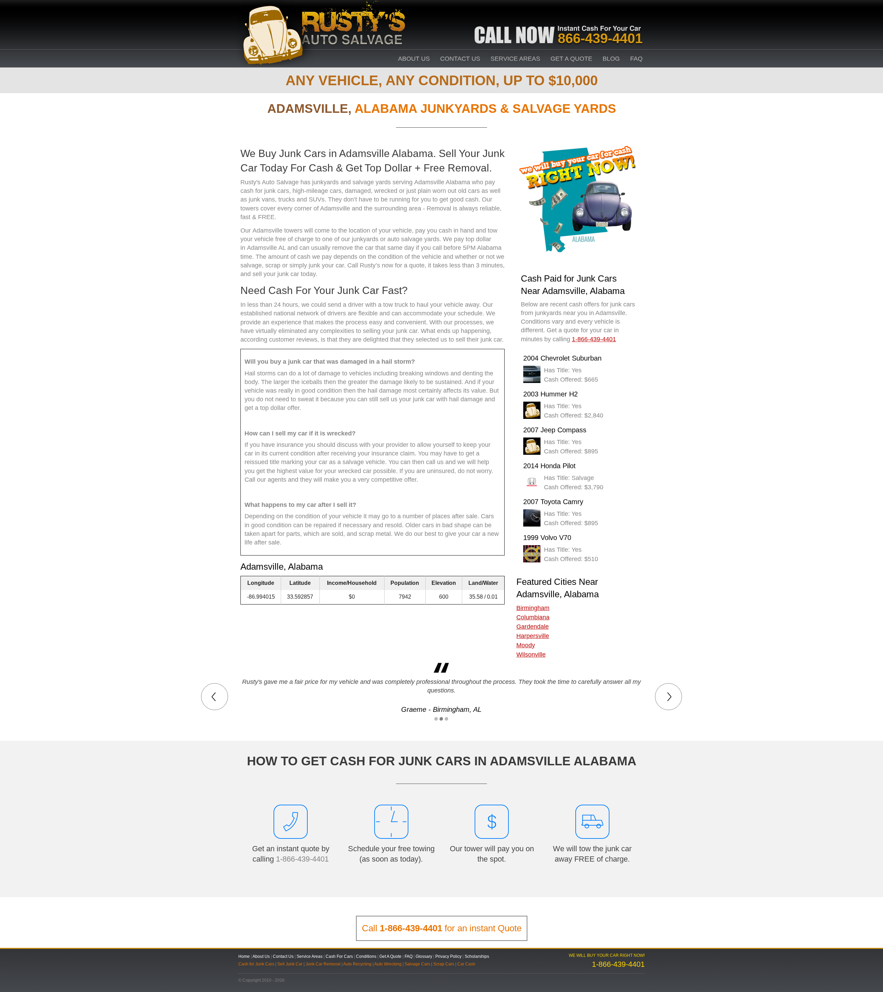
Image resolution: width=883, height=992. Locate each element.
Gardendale (532, 626)
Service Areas (515, 58)
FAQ (636, 58)
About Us (414, 58)
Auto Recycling (357, 964)
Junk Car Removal (323, 964)
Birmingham (532, 608)
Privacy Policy (448, 956)
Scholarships (477, 956)
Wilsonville (531, 654)
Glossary (424, 956)
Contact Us (460, 58)
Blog (611, 58)
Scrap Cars (443, 964)
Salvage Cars (417, 964)
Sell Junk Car (289, 964)
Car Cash (466, 964)
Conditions (366, 956)
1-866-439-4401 (302, 859)
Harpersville (532, 635)
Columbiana (532, 617)
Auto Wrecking (387, 964)
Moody (525, 645)
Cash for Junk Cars (256, 964)
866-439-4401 (600, 38)
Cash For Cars (339, 956)
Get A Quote (571, 58)
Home (244, 956)
